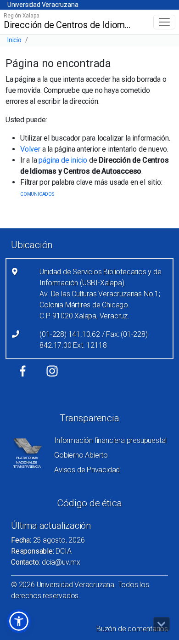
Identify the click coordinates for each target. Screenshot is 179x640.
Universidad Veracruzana (42, 4)
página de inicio (63, 160)
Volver (30, 149)
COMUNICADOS (37, 194)
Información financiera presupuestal (110, 440)
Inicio (14, 40)
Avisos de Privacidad (87, 469)
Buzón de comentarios (132, 628)
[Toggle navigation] (164, 22)
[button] (18, 621)
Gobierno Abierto (81, 455)
